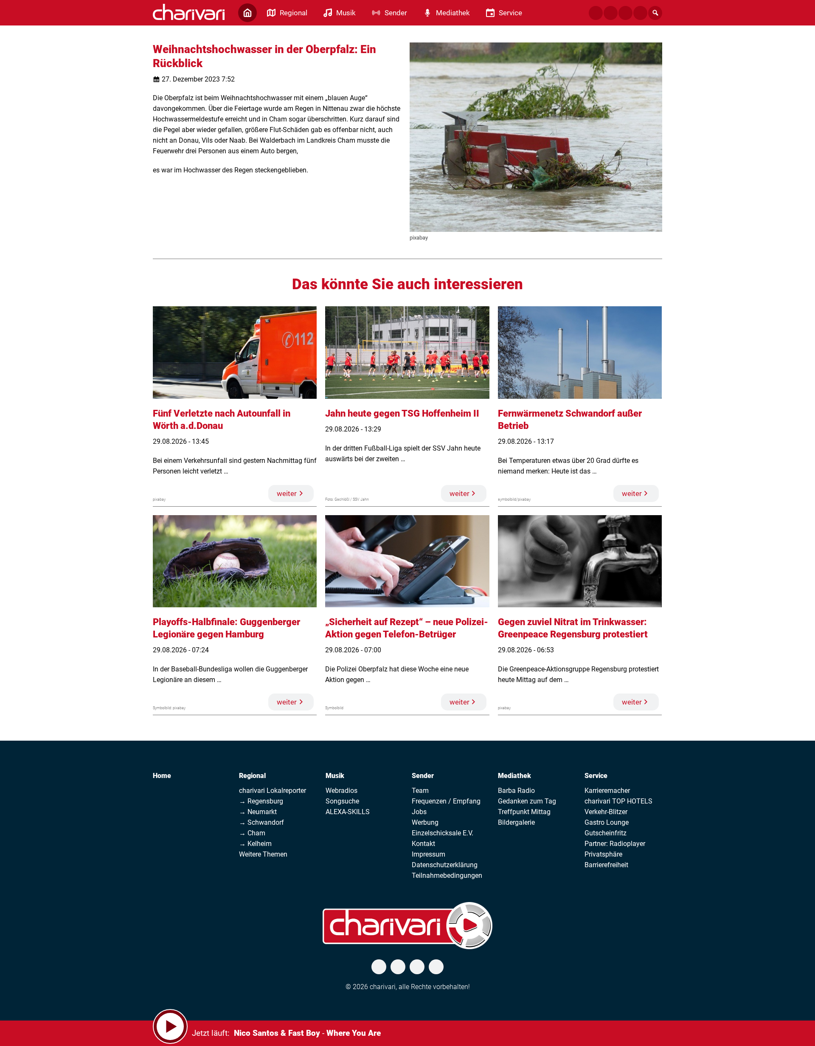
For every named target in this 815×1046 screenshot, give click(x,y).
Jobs (419, 812)
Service (596, 776)
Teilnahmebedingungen (447, 875)
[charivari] (189, 12)
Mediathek (514, 776)
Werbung (425, 822)
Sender (423, 776)
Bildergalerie (516, 822)
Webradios (341, 791)
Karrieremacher (607, 791)
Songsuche (342, 801)
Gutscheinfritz (606, 833)
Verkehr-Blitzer (606, 812)
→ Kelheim (255, 844)
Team (420, 791)
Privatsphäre (603, 854)
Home (162, 776)
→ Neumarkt (258, 812)
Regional (252, 776)
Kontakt (423, 844)
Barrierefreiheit (606, 865)
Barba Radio (516, 791)
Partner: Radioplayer (615, 844)
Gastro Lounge (607, 822)
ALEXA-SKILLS (348, 812)
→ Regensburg (261, 801)
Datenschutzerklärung (445, 865)
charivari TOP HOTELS (618, 801)
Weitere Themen (263, 854)
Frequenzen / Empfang (446, 801)
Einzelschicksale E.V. (442, 833)
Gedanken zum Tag (527, 801)
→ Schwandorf (261, 822)
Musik (335, 776)
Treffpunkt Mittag (524, 812)
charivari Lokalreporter (272, 791)
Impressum (428, 854)
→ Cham (252, 833)
